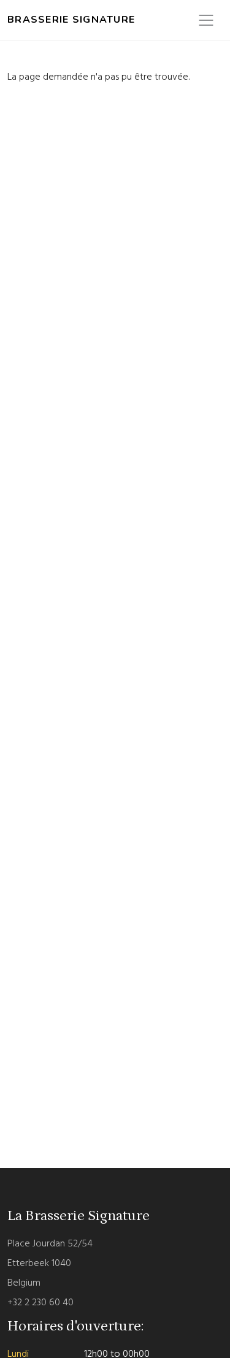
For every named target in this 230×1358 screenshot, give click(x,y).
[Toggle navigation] (206, 20)
